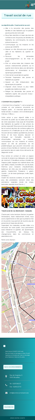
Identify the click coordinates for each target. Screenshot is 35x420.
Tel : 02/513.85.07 (15, 384)
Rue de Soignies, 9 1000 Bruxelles (16, 376)
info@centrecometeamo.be (19, 393)
